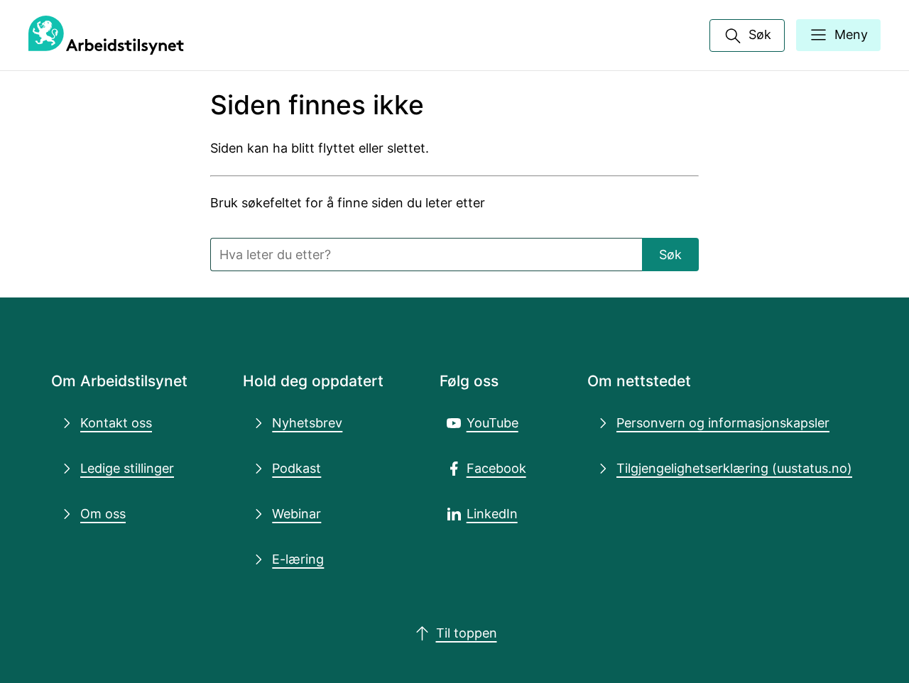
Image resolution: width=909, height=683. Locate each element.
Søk (670, 254)
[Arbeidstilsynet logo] (106, 35)
